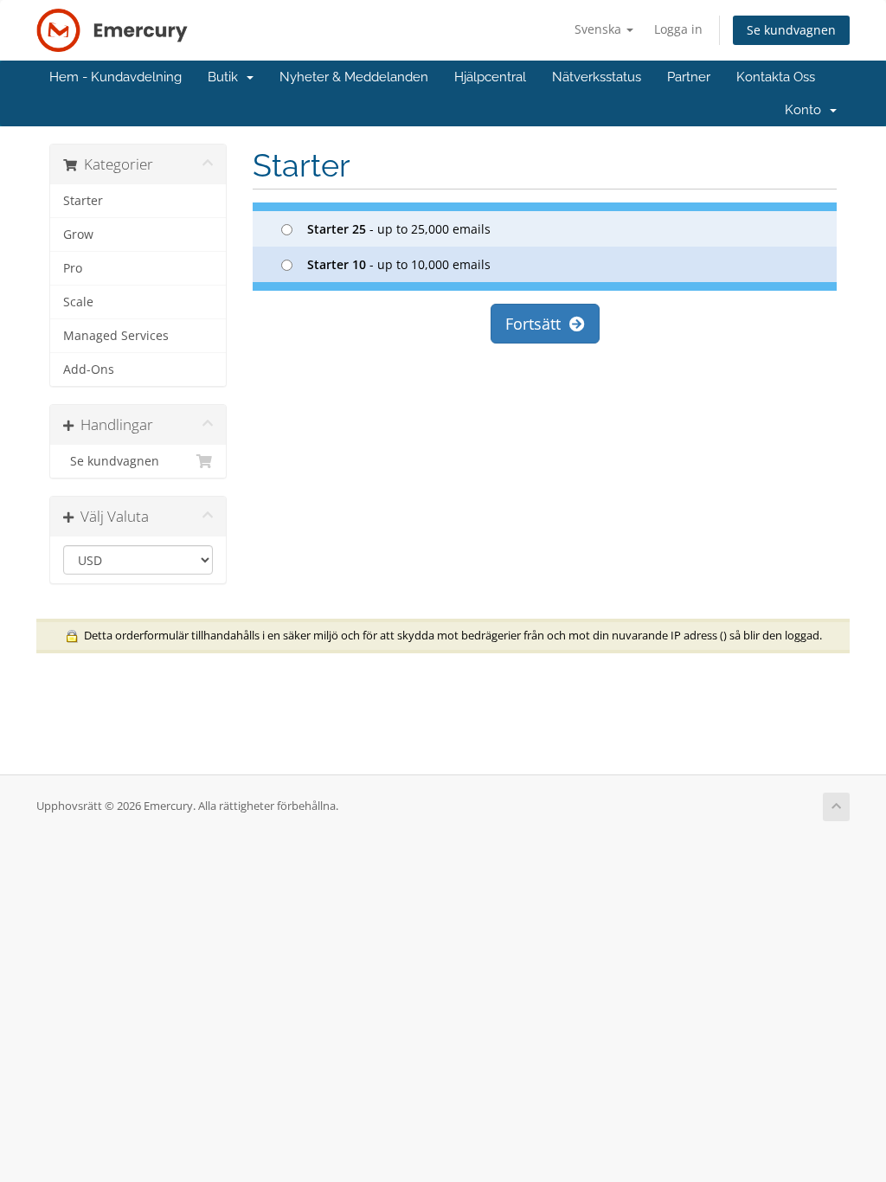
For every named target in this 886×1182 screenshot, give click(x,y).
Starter (83, 201)
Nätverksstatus (596, 77)
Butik (226, 77)
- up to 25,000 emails (399, 229)
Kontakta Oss (775, 77)
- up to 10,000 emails (399, 264)
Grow (78, 234)
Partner (688, 77)
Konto (806, 110)
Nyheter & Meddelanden (353, 77)
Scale (78, 302)
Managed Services (116, 336)
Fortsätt (537, 323)
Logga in (678, 29)
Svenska (600, 29)
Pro (72, 268)
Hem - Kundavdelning (115, 77)
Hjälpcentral (490, 77)
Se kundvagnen (791, 30)
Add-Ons (88, 369)
